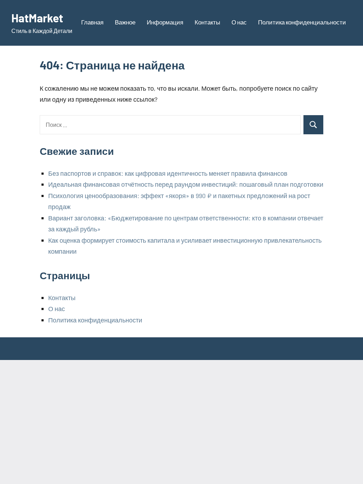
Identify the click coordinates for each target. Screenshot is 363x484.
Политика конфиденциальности (302, 22)
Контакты (207, 22)
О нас (239, 22)
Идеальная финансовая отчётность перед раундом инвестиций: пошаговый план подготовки (185, 184)
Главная (92, 22)
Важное (125, 22)
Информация (165, 22)
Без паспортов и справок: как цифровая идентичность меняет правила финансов (167, 173)
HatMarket (37, 17)
